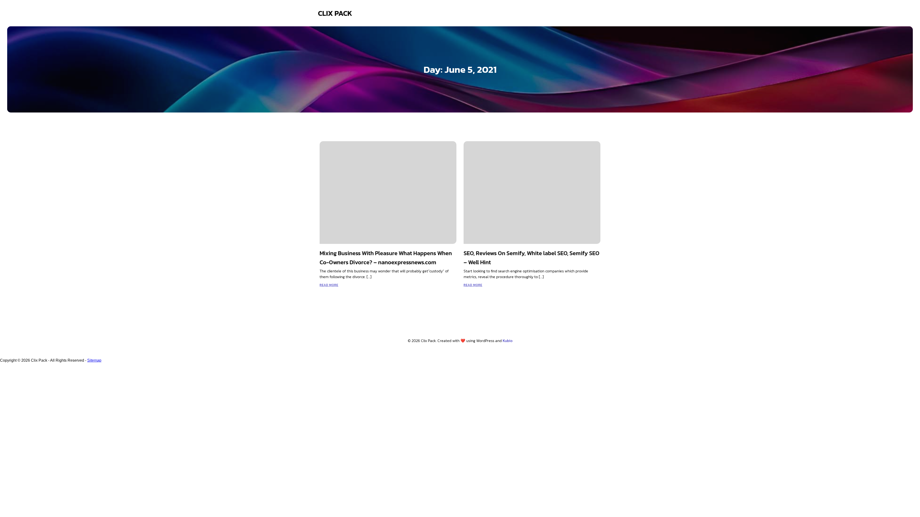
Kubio (507, 340)
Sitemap (94, 360)
